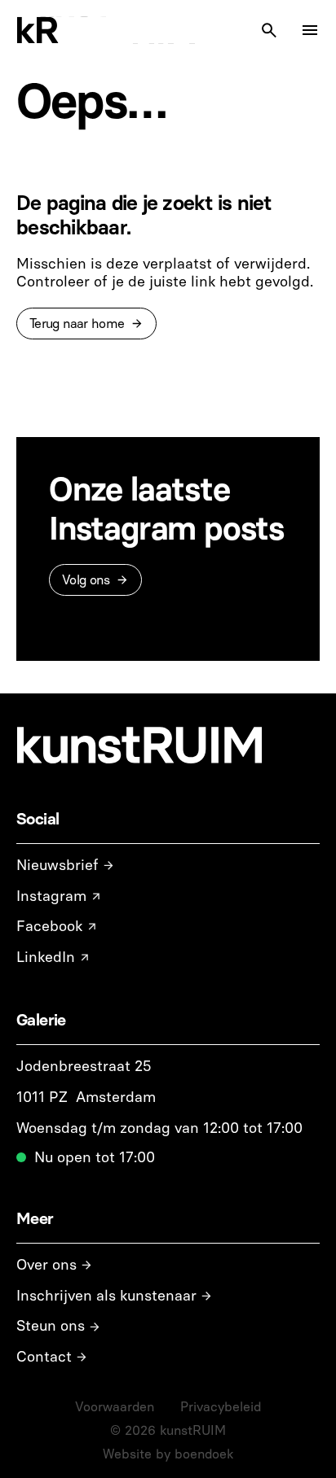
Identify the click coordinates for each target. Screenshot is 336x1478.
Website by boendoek (168, 1454)
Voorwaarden (114, 1407)
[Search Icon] (269, 30)
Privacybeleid (220, 1407)
